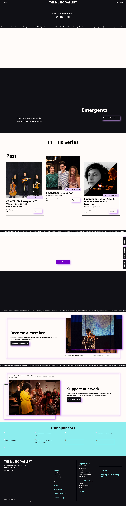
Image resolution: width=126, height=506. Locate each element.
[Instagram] (12, 470)
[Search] (124, 2)
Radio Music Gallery (85, 475)
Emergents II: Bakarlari (60, 193)
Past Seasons (82, 468)
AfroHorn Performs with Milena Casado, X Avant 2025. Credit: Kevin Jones (21, 376)
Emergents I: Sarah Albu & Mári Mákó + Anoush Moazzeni (99, 201)
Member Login (59, 498)
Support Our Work (86, 481)
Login (117, 2)
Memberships (124, 253)
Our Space (57, 475)
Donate (124, 264)
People (56, 479)
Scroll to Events (109, 118)
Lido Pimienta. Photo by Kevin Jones (100, 355)
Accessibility (58, 489)
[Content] (121, 2)
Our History (57, 477)
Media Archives (60, 493)
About (56, 470)
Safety (56, 485)
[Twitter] (5, 470)
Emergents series (17, 206)
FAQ (55, 481)
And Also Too (13, 501)
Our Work (57, 472)
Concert (8, 206)
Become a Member (84, 485)
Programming (84, 464)
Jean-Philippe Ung (29, 501)
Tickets (124, 241)
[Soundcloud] (8, 470)
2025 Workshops (83, 477)
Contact (104, 470)
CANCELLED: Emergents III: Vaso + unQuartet (22, 203)
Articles (81, 491)
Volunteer (81, 487)
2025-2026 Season (84, 466)
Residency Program (84, 472)
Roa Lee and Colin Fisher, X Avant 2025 (44, 376)
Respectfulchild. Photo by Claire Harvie (74, 355)
